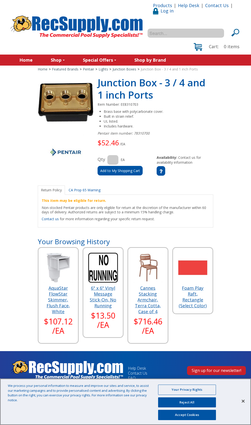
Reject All (186, 402)
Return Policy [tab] (51, 190)
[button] (216, 47)
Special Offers (98, 60)
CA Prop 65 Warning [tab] (84, 190)
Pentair (88, 69)
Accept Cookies (187, 415)
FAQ (132, 378)
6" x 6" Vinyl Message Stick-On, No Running (103, 297)
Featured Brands (65, 69)
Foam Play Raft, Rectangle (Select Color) (193, 297)
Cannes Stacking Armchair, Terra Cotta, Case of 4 (148, 299)
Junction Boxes (124, 69)
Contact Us (217, 5)
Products (162, 5)
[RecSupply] (76, 27)
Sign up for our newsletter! (216, 370)
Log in (167, 11)
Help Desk (188, 5)
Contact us (50, 219)
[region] (125, 402)
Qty (101, 159)
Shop (56, 60)
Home (26, 60)
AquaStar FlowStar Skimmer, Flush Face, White (58, 299)
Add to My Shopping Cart (120, 170)
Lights (103, 69)
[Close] (243, 401)
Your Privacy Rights (187, 389)
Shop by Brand (150, 60)
